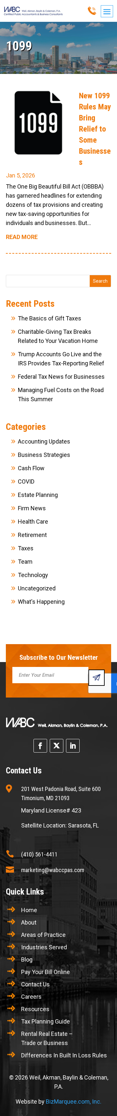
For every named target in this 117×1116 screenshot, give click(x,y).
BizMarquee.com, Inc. (73, 1101)
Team (25, 561)
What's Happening (41, 601)
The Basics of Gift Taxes (49, 318)
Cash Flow (31, 468)
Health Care (33, 521)
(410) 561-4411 (39, 854)
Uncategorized (37, 588)
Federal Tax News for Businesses (61, 376)
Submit (96, 678)
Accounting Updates (44, 441)
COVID (26, 481)
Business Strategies (44, 454)
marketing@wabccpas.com (52, 870)
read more (22, 236)
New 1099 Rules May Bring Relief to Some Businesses (95, 129)
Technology (33, 575)
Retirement (32, 534)
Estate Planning (38, 494)
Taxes (25, 548)
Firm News (32, 508)
